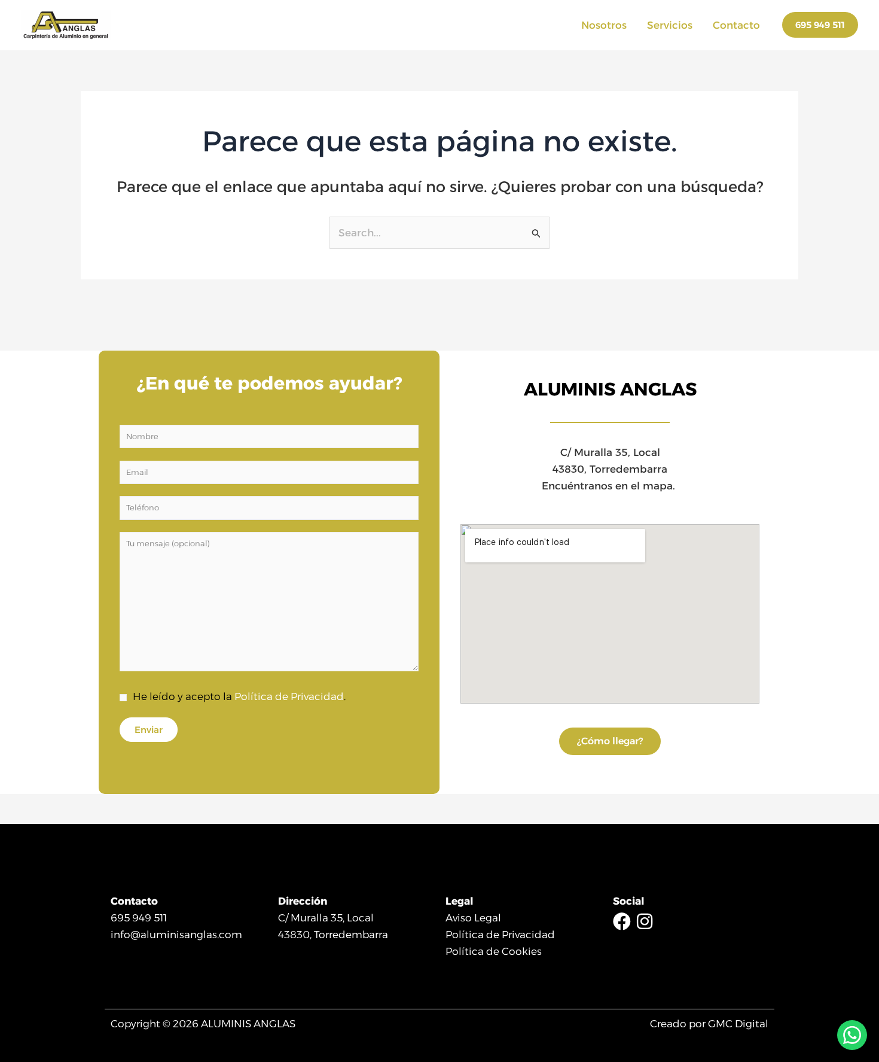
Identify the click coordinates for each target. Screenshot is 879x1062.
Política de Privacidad (289, 696)
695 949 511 (139, 918)
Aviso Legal (473, 918)
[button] (820, 25)
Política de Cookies (493, 951)
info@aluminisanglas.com (176, 935)
